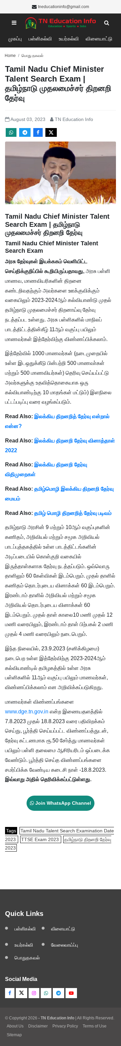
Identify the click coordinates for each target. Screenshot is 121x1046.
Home (10, 55)
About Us (15, 1026)
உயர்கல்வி (69, 38)
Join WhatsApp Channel (62, 803)
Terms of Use (95, 1026)
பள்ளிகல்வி (40, 38)
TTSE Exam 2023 (40, 839)
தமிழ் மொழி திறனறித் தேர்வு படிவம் (73, 513)
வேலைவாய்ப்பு (64, 945)
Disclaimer (38, 1026)
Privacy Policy (65, 1026)
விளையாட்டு (99, 38)
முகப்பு (15, 38)
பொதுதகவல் (27, 957)
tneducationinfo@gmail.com (63, 7)
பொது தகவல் (32, 55)
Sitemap (14, 1035)
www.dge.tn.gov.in (26, 711)
